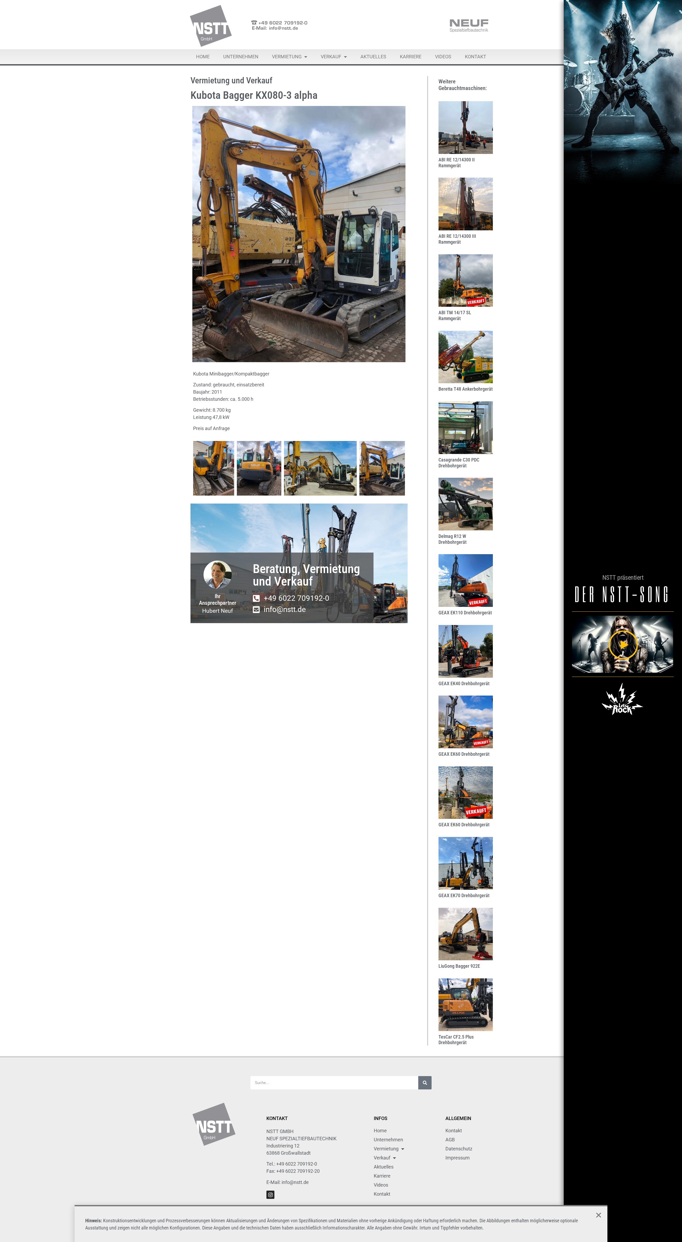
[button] (598, 1215)
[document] (341, 621)
